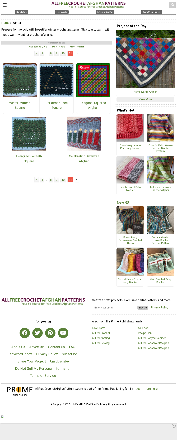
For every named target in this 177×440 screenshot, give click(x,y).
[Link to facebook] (25, 333)
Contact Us (56, 347)
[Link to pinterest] (50, 333)
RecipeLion (145, 333)
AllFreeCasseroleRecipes (153, 343)
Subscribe (69, 354)
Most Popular (77, 46)
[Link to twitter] (37, 333)
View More (145, 99)
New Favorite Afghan (145, 92)
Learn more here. (147, 388)
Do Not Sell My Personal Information (43, 368)
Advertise (36, 347)
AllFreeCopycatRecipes (152, 338)
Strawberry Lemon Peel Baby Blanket (130, 147)
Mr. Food (143, 328)
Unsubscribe (59, 361)
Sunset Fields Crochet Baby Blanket (130, 281)
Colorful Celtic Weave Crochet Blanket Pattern (160, 148)
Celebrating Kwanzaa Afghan (84, 158)
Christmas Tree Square (56, 105)
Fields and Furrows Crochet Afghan (160, 189)
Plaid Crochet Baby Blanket (160, 281)
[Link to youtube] (63, 333)
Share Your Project (31, 361)
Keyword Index (20, 354)
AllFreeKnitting (101, 338)
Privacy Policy (47, 354)
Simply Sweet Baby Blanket (130, 189)
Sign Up (143, 307)
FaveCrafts (98, 328)
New (120, 202)
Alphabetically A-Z (38, 46)
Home (5, 23)
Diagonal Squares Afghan (93, 105)
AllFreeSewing (101, 343)
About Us (18, 347)
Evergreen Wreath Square (29, 158)
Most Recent (58, 46)
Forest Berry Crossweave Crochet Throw (130, 240)
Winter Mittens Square (19, 105)
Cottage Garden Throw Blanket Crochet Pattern (161, 240)
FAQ (72, 347)
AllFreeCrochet (101, 333)
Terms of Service (43, 376)
